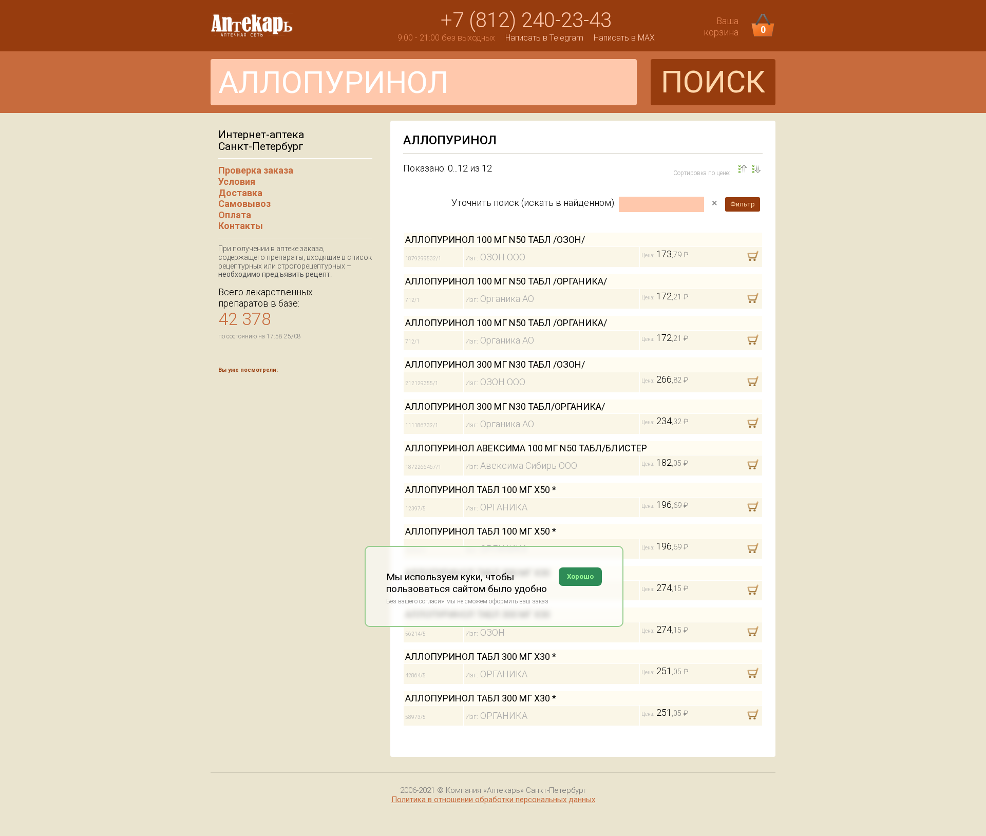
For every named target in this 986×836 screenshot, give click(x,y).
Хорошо (580, 576)
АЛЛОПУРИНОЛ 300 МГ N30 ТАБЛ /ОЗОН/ (495, 364)
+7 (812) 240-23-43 (526, 20)
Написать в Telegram (544, 38)
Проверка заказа (255, 170)
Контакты (240, 225)
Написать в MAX (624, 38)
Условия (236, 181)
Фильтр (742, 204)
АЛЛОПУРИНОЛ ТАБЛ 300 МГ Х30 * (480, 656)
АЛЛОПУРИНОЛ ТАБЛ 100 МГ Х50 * (480, 489)
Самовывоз (244, 203)
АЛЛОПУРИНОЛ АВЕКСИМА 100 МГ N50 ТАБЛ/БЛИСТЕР (526, 448)
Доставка (240, 192)
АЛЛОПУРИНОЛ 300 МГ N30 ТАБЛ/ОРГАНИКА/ (505, 406)
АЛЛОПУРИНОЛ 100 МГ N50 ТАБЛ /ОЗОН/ (495, 239)
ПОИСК (713, 82)
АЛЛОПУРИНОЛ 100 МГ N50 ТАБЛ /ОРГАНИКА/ (506, 281)
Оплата (234, 215)
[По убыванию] (742, 169)
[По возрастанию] (756, 169)
